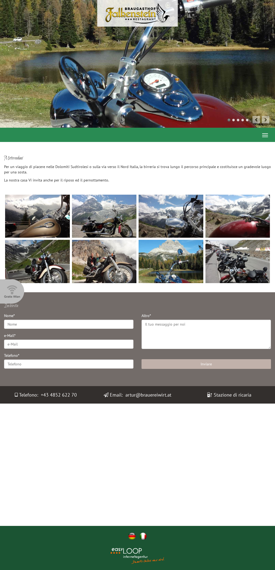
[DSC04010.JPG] (237, 216)
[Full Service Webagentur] (151, 560)
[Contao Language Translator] (124, 551)
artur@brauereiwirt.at (148, 395)
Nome (9, 315)
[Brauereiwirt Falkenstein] (137, 12)
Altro (146, 315)
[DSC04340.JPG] (104, 261)
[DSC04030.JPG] (37, 261)
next (266, 120)
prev (256, 120)
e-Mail (10, 335)
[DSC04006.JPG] (171, 216)
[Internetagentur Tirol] (124, 560)
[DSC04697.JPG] (171, 261)
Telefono (11, 355)
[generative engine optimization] (151, 551)
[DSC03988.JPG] (37, 216)
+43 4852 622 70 (59, 395)
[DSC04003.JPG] (104, 216)
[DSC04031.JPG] (237, 261)
